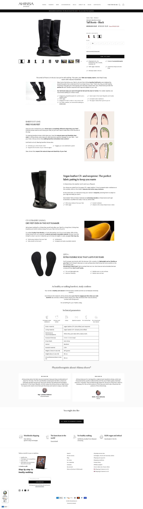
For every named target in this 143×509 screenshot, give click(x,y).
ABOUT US (82, 4)
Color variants (92, 33)
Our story (69, 460)
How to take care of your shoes (102, 466)
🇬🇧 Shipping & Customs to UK (101, 471)
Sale (74, 4)
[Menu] (7, 491)
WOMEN (51, 4)
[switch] (5, 501)
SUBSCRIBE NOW (40, 482)
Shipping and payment (99, 457)
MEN (57, 4)
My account (70, 466)
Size (88, 40)
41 (113, 43)
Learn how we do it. (39, 486)
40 (109, 43)
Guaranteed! (54, 441)
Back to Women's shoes (72, 421)
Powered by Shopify (71, 503)
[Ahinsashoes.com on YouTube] (25, 490)
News (44, 4)
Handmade (107, 439)
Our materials (70, 462)
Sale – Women (94, 17)
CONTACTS (97, 4)
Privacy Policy (97, 462)
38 (101, 43)
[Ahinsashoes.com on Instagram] (19, 490)
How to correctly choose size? (93, 51)
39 (105, 43)
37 (96, 43)
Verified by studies (83, 439)
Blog (68, 457)
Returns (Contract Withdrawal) (74, 469)
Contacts (69, 464)
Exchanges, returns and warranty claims (104, 455)
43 (122, 43)
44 (88, 47)
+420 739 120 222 (113, 4)
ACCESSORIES (66, 4)
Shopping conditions (99, 460)
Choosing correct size (99, 453)
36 (92, 43)
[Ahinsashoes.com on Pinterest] (28, 490)
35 (88, 43)
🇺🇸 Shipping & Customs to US (101, 469)
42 (118, 43)
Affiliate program (98, 464)
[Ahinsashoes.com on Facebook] (22, 490)
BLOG (89, 4)
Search (68, 453)
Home (87, 17)
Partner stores (70, 455)
